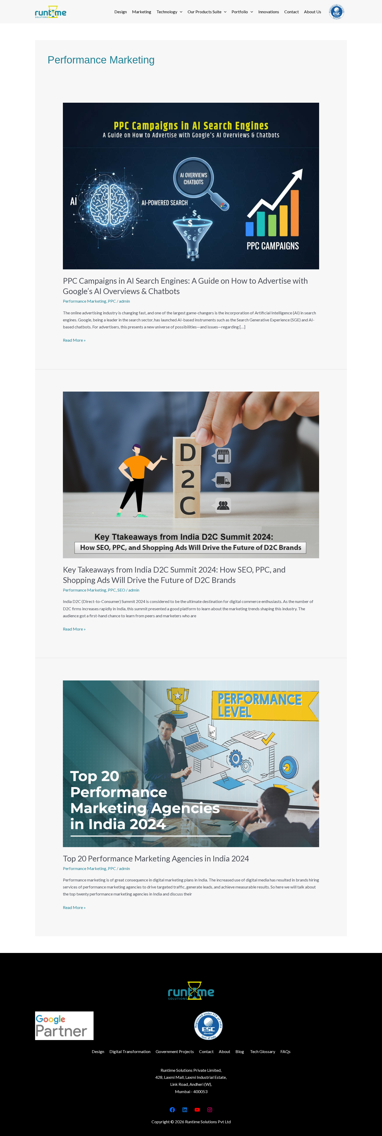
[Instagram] (210, 1110)
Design (120, 11)
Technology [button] (166, 11)
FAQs (285, 1051)
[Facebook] (172, 1110)
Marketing (141, 11)
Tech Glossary (262, 1051)
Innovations (268, 11)
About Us (312, 11)
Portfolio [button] (240, 11)
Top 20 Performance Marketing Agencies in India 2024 (156, 858)
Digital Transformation (129, 1051)
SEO (121, 589)
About (224, 1051)
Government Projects (175, 1051)
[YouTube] (197, 1110)
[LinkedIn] (185, 1110)
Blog (239, 1051)
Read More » (74, 339)
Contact (291, 11)
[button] (179, 12)
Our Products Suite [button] (204, 11)
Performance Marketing (84, 300)
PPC (112, 300)
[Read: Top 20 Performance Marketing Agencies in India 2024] (191, 763)
